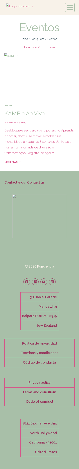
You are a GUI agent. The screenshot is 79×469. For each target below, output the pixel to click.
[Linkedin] (52, 281)
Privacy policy (39, 382)
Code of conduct (39, 401)
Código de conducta (39, 362)
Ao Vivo (9, 105)
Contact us (35, 182)
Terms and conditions (39, 392)
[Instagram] (35, 281)
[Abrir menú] (70, 7)
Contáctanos (14, 182)
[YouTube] (43, 281)
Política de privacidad (39, 343)
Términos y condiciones (39, 353)
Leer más (12, 161)
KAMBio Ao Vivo (24, 113)
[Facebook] (26, 281)
